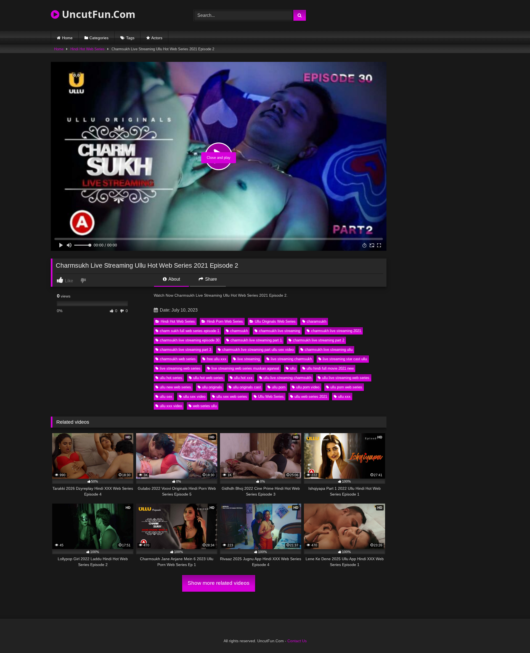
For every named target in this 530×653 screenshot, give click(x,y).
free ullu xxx (216, 359)
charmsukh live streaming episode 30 (189, 340)
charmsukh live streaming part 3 (185, 349)
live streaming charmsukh (291, 359)
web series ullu (205, 406)
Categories (98, 38)
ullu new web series (175, 387)
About (174, 279)
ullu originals (212, 387)
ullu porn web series (346, 387)
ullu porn (278, 387)
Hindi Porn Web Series (225, 321)
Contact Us (297, 641)
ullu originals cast (247, 387)
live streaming (248, 359)
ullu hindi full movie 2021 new (330, 368)
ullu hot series (171, 378)
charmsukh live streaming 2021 (336, 331)
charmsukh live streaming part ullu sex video (258, 349)
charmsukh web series (178, 359)
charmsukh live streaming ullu (329, 349)
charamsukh (316, 321)
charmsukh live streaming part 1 (256, 340)
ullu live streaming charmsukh (287, 378)
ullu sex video (194, 396)
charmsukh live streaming (279, 331)
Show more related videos (219, 583)
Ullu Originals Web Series (275, 321)
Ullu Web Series (271, 396)
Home (67, 38)
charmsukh (239, 331)
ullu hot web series (208, 378)
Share (210, 279)
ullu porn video (307, 387)
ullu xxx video (171, 406)
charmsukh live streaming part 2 (318, 340)
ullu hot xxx (243, 378)
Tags (130, 38)
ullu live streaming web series (345, 378)
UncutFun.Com (97, 14)
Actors (156, 38)
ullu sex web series (231, 396)
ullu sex (166, 396)
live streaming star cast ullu (345, 359)
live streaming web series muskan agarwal (245, 368)
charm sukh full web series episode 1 (189, 331)
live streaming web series (180, 368)
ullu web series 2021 (311, 396)
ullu (293, 368)
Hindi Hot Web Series (87, 49)
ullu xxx (344, 396)
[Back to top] (513, 636)
